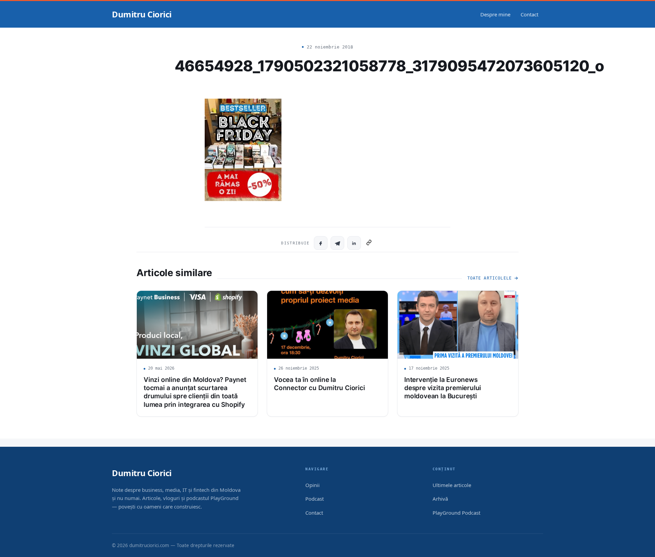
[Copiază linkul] (369, 243)
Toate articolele (489, 278)
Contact (529, 14)
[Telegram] (337, 243)
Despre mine (495, 14)
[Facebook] (321, 243)
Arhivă (440, 498)
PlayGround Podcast (456, 512)
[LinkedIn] (354, 243)
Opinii (312, 485)
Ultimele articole (452, 485)
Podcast (314, 498)
